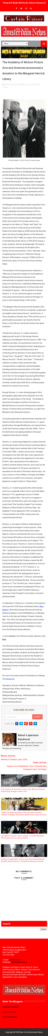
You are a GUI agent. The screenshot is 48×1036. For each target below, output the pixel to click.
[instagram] (26, 8)
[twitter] (21, 8)
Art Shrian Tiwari (9, 1012)
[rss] (31, 8)
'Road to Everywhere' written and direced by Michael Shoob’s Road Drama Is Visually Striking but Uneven (22, 860)
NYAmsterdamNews (19, 962)
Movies (5, 87)
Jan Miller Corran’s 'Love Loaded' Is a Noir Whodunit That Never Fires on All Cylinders (22, 837)
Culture (37, 84)
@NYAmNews (14, 960)
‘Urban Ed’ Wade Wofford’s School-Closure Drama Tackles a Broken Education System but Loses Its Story (24, 814)
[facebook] (16, 8)
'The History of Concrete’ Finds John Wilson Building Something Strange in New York (23, 790)
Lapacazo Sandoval (10, 1007)
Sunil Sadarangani (10, 1017)
